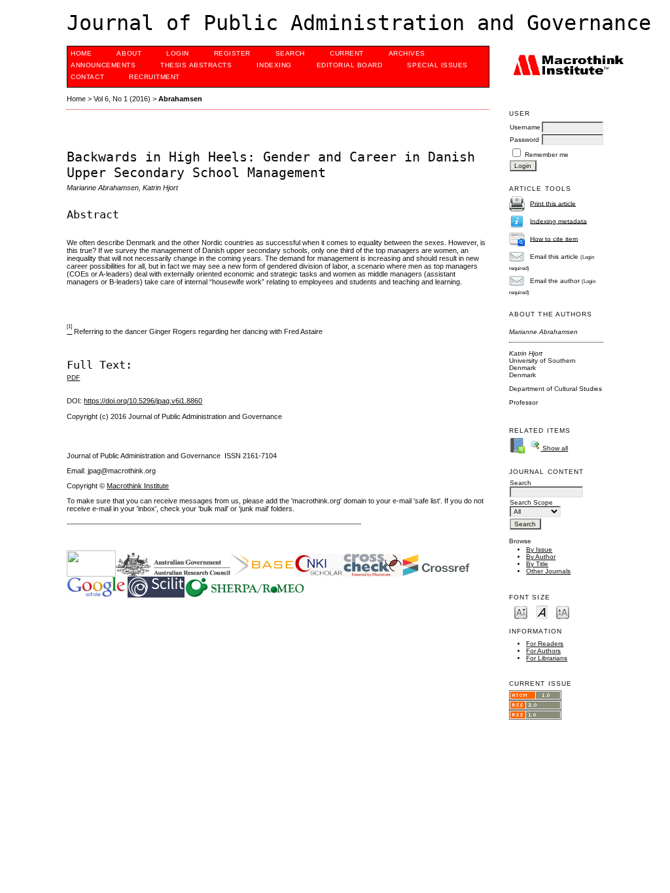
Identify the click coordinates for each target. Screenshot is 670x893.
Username (525, 127)
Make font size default (541, 611)
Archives (407, 53)
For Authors (543, 650)
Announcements (103, 65)
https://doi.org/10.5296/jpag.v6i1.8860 (143, 401)
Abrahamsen (180, 99)
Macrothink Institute (138, 486)
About (128, 53)
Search (290, 53)
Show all (554, 448)
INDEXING (273, 65)
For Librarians (546, 658)
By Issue (539, 549)
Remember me (547, 154)
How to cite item (554, 238)
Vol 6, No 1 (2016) (122, 99)
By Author (540, 556)
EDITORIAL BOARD (350, 65)
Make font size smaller (520, 611)
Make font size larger (562, 611)
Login (177, 53)
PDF (73, 377)
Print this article (553, 203)
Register (232, 53)
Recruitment (154, 76)
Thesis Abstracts (196, 65)
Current (347, 53)
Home (81, 53)
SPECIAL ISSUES (437, 65)
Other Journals (548, 571)
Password (524, 139)
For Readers (544, 643)
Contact (87, 76)
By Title (537, 563)
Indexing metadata (558, 220)
